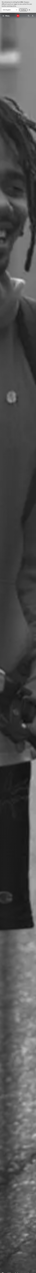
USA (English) (7, 10)
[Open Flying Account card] (32, 16)
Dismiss (29, 10)
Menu (7, 16)
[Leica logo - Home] (18, 15)
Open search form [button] (28, 16)
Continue (23, 10)
